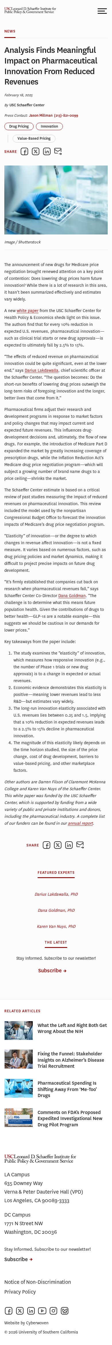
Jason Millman (41, 115)
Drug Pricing (19, 126)
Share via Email (58, 151)
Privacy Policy (20, 1291)
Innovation (49, 126)
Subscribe (50, 970)
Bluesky (64, 1310)
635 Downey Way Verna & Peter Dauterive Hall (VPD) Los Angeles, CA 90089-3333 (43, 1192)
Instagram (53, 1310)
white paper (27, 310)
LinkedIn (31, 1310)
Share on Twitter (35, 151)
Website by (26, 1323)
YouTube (42, 1310)
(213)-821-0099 (66, 115)
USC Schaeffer (28, 11)
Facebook (8, 1310)
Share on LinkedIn (47, 151)
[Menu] (102, 11)
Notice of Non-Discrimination (37, 1282)
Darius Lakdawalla (41, 370)
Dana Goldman (72, 596)
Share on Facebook (24, 151)
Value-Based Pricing (34, 138)
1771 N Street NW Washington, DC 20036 (30, 1228)
